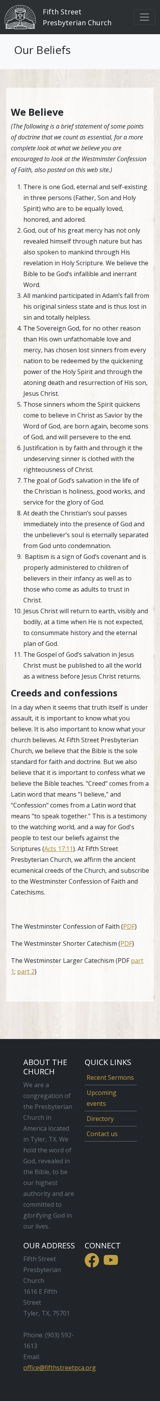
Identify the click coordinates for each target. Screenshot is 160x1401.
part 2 (26, 971)
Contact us (102, 1134)
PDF (129, 926)
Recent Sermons (110, 1077)
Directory (100, 1118)
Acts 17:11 (58, 848)
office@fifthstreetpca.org (59, 1367)
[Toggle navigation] (144, 17)
